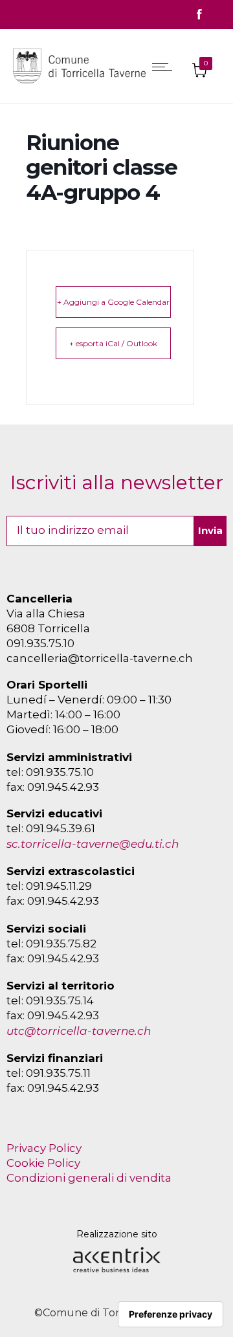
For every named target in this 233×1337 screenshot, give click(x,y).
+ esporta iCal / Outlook (113, 343)
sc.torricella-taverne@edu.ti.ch (92, 843)
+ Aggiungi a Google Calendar (113, 302)
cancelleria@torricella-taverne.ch (99, 658)
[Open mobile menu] (165, 67)
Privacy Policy (44, 1148)
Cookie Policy (43, 1162)
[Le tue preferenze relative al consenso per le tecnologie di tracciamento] (170, 1314)
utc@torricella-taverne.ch (78, 1030)
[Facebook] (199, 14)
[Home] (82, 86)
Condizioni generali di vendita (89, 1177)
